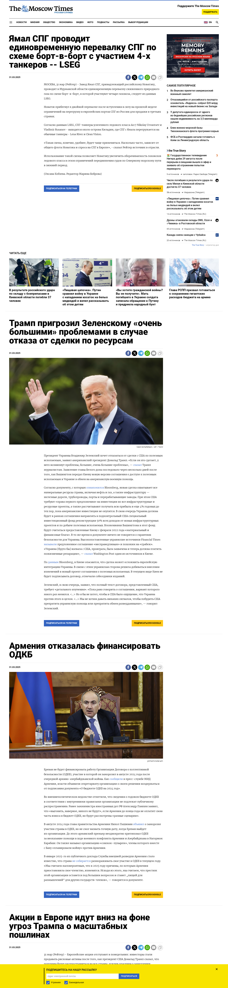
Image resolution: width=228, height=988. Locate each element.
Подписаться (114, 512)
